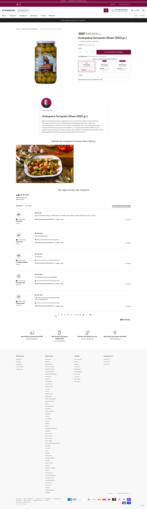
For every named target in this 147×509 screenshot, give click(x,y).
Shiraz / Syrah (49, 463)
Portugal (76, 376)
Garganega (48, 396)
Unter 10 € (107, 359)
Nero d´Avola (48, 436)
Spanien (76, 364)
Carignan (47, 379)
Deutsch (112, 4)
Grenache (48, 409)
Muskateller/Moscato (51, 428)
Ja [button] (54, 219)
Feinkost (43, 16)
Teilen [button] (62, 219)
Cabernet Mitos (49, 371)
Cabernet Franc (49, 369)
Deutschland (124, 4)
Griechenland (78, 371)
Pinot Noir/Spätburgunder (52, 443)
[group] (25, 195)
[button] (135, 10)
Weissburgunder (49, 490)
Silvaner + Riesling (50, 468)
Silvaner (47, 465)
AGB (24, 498)
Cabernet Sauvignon (51, 374)
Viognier (47, 488)
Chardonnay (48, 384)
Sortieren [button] (19, 206)
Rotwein (18, 362)
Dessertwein (19, 369)
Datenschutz (30, 498)
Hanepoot (48, 413)
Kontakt (142, 16)
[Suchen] (106, 10)
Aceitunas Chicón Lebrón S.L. (90, 41)
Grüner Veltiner (49, 411)
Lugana (47, 421)
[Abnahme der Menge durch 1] (80, 52)
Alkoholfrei (51, 16)
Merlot (47, 426)
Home (18, 29)
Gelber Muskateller (50, 399)
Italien (76, 362)
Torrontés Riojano (50, 475)
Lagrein (47, 416)
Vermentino (48, 483)
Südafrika (77, 367)
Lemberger (48, 418)
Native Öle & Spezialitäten (30, 29)
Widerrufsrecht (27, 500)
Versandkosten (56, 498)
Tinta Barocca (49, 473)
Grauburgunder (49, 406)
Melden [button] (58, 219)
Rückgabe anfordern (38, 500)
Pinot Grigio (48, 441)
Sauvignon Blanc (50, 458)
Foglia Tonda (48, 394)
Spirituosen (34, 16)
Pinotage (47, 446)
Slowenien (77, 381)
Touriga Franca (49, 478)
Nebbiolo (47, 431)
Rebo (46, 451)
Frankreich (77, 374)
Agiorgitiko (48, 359)
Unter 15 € (107, 362)
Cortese (47, 389)
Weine (4, 16)
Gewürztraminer (49, 401)
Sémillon (47, 460)
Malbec (47, 423)
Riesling (47, 453)
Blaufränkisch (49, 364)
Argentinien (77, 369)
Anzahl (80, 48)
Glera (46, 404)
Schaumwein (19, 367)
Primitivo (47, 448)
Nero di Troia (48, 433)
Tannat (47, 470)
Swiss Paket (19, 500)
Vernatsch (48, 485)
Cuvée (47, 391)
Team (136, 16)
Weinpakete (23, 16)
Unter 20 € (107, 364)
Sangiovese (48, 455)
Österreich (77, 379)
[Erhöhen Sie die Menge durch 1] (93, 52)
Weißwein (19, 359)
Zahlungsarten (47, 498)
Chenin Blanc (49, 386)
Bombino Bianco (50, 367)
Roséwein (18, 364)
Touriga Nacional (50, 480)
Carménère (48, 381)
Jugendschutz (39, 498)
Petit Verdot (48, 438)
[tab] (121, 206)
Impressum (19, 498)
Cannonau (48, 376)
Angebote (13, 16)
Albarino (47, 362)
